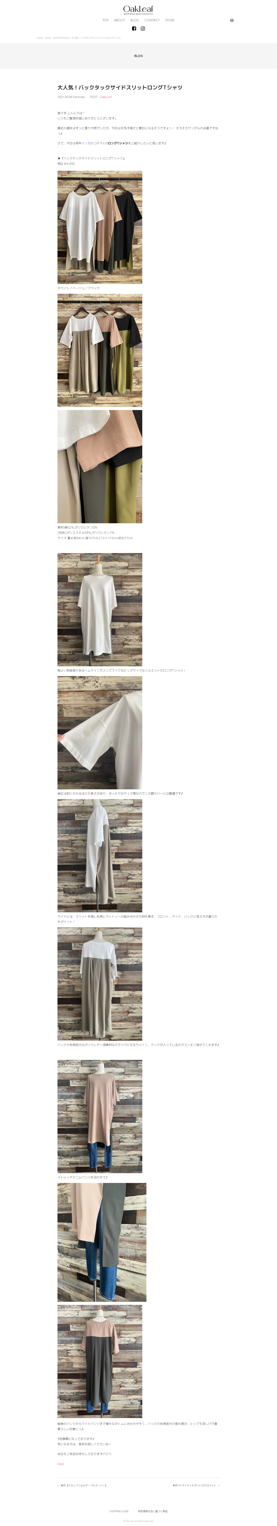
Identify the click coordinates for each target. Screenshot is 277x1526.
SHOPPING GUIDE (119, 1511)
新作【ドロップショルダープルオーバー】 (84, 1485)
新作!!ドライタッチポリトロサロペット (194, 1485)
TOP (106, 20)
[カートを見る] (232, 20)
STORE (170, 20)
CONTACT (152, 20)
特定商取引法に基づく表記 (153, 1511)
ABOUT (119, 20)
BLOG (134, 20)
